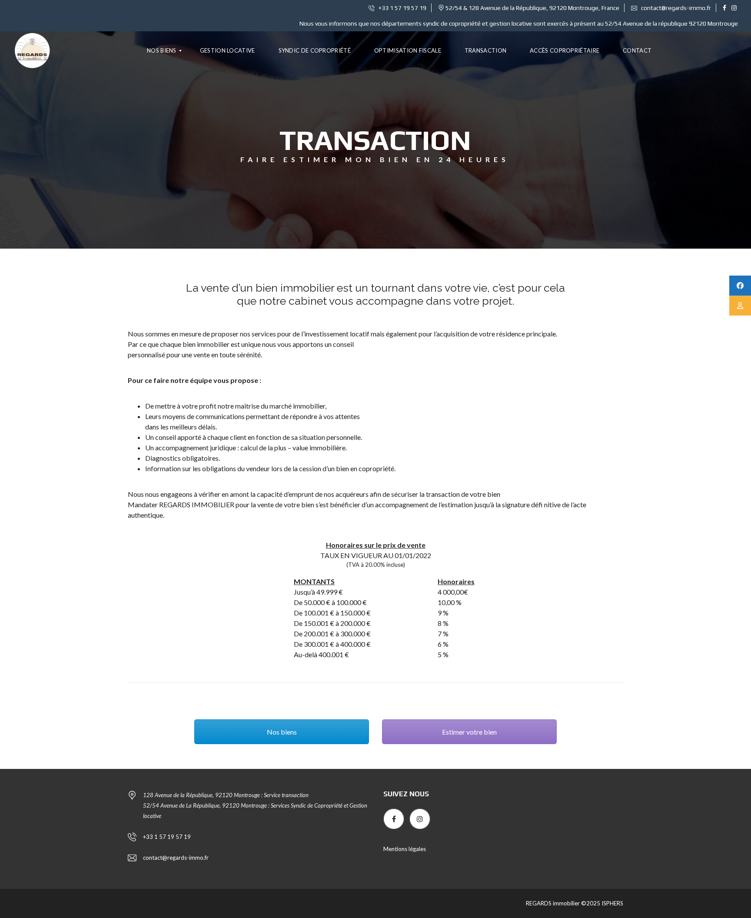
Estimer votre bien (469, 732)
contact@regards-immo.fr (675, 7)
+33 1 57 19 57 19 (401, 7)
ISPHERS (611, 903)
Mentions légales (404, 848)
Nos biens (282, 732)
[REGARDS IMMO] (32, 50)
